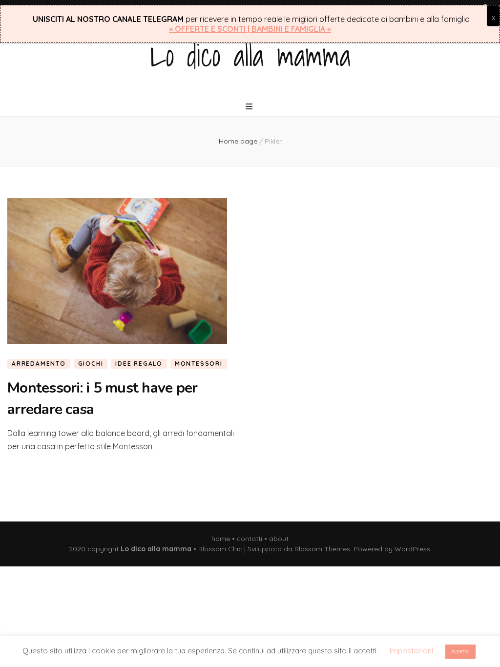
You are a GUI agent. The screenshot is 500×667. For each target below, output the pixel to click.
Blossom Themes (322, 548)
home (220, 538)
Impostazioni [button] (411, 650)
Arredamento (39, 363)
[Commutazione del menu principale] (250, 106)
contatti (249, 538)
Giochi (91, 363)
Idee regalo (139, 363)
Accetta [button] (460, 651)
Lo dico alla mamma (250, 55)
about (279, 538)
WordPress (412, 548)
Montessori (199, 363)
